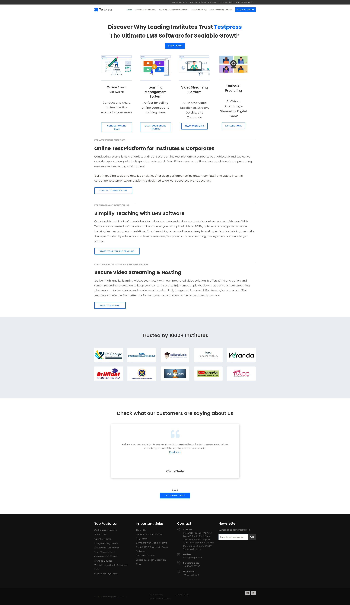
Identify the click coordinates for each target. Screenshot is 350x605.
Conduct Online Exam (116, 127)
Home (129, 10)
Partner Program (179, 2)
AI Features (100, 534)
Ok (252, 536)
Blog (138, 564)
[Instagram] (247, 593)
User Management (104, 552)
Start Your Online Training (155, 127)
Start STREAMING (110, 305)
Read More (175, 452)
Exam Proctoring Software (221, 10)
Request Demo (245, 10)
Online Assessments (105, 530)
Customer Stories (145, 555)
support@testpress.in (244, 2)
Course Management (106, 573)
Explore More (233, 126)
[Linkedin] (253, 593)
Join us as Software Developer (203, 2)
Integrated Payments (106, 543)
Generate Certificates (106, 556)
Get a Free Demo (175, 495)
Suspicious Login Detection (151, 560)
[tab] (172, 490)
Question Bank (102, 539)
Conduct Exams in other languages (149, 536)
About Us (141, 530)
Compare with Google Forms (151, 542)
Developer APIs (225, 2)
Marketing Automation (106, 547)
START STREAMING (194, 126)
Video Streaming (199, 10)
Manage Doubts (103, 561)
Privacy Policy (156, 595)
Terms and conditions (160, 598)
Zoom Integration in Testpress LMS (110, 567)
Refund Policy (182, 595)
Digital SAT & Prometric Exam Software (152, 549)
